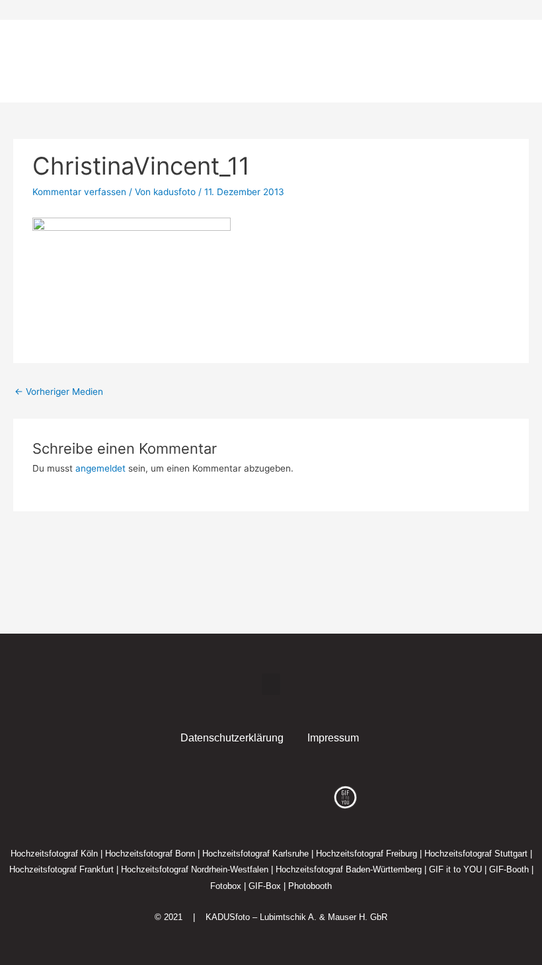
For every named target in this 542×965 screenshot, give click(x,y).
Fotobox (225, 886)
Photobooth (310, 886)
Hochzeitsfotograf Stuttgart (475, 854)
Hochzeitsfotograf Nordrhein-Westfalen (194, 869)
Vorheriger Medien (59, 391)
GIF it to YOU (455, 869)
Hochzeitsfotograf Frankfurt (61, 869)
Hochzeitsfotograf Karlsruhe (255, 854)
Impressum (333, 737)
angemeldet (100, 468)
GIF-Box (265, 886)
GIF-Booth (509, 869)
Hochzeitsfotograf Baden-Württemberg (349, 869)
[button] (488, 61)
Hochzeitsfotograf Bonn (150, 854)
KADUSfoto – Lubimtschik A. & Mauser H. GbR (296, 917)
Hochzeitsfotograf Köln (54, 854)
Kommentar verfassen (79, 192)
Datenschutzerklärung (232, 737)
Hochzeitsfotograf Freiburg (366, 854)
